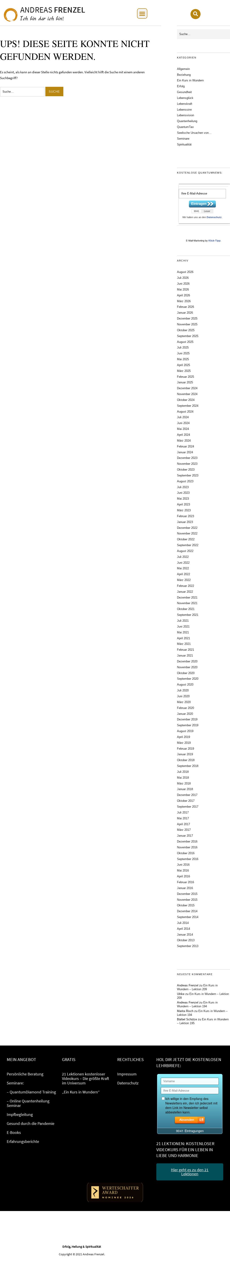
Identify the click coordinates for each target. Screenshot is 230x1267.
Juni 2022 (183, 562)
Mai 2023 (183, 498)
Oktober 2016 (186, 853)
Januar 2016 (185, 888)
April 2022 (183, 574)
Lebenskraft (184, 103)
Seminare (183, 138)
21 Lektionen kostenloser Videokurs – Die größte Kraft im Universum (85, 1078)
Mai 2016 (183, 870)
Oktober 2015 (186, 905)
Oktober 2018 (186, 760)
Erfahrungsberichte (23, 1141)
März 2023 (184, 510)
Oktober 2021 (186, 609)
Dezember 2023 (187, 458)
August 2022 (185, 551)
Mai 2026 (183, 289)
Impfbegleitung (20, 1114)
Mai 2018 (183, 777)
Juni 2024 (183, 423)
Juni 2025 (183, 353)
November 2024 (187, 394)
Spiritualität (184, 144)
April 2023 (183, 504)
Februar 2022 (185, 586)
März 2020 (184, 702)
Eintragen (198, 204)
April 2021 (183, 638)
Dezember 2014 (187, 911)
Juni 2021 (183, 626)
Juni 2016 (183, 864)
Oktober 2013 (186, 940)
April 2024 (183, 434)
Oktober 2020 (186, 673)
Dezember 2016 (187, 841)
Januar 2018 (185, 789)
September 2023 (187, 475)
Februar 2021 (185, 649)
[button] (142, 13)
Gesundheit (184, 92)
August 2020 (185, 684)
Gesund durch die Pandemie (30, 1123)
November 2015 (187, 899)
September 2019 (187, 725)
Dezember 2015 (187, 894)
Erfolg (181, 86)
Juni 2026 (183, 283)
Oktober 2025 (186, 330)
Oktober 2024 (186, 400)
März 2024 (184, 440)
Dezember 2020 (187, 661)
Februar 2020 (185, 708)
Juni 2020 (183, 696)
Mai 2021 (183, 632)
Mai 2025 (183, 359)
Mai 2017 (183, 818)
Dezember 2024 (187, 388)
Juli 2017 (183, 812)
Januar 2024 (185, 452)
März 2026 (184, 301)
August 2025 (185, 342)
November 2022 (187, 533)
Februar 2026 (185, 306)
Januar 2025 (185, 382)
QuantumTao (185, 127)
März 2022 (184, 580)
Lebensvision (185, 115)
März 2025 (184, 371)
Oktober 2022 (186, 539)
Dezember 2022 (187, 528)
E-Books (14, 1132)
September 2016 (187, 859)
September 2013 (187, 946)
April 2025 (183, 365)
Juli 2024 (183, 417)
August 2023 (185, 481)
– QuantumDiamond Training (31, 1092)
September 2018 (187, 766)
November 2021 (187, 603)
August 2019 (185, 731)
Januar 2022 (185, 591)
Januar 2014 (185, 934)
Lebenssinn (184, 109)
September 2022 (187, 545)
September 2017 (187, 806)
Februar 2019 (185, 748)
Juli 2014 (183, 923)
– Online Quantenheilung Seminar (28, 1103)
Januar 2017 (185, 835)
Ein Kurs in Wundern (190, 80)
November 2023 (187, 463)
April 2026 (183, 295)
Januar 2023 (185, 522)
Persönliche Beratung (25, 1074)
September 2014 (187, 917)
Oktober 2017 (186, 800)
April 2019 (183, 737)
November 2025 (187, 324)
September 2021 (187, 615)
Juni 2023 (183, 492)
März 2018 (184, 783)
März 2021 (184, 644)
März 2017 (184, 829)
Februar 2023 (185, 516)
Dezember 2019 (187, 719)
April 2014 (183, 928)
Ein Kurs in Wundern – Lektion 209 (197, 987)
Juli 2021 (183, 620)
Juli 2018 (183, 771)
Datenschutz (214, 217)
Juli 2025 (183, 347)
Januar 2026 (185, 312)
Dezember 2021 (187, 597)
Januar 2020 (185, 713)
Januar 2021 (185, 655)
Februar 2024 (185, 446)
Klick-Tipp (214, 240)
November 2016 (187, 847)
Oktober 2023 (186, 469)
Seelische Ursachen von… (194, 132)
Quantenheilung (187, 121)
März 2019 (184, 742)
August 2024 (185, 411)
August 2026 (185, 272)
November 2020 (187, 667)
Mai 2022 (183, 568)
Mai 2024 (183, 429)
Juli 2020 (183, 690)
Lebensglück (185, 98)
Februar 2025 (185, 376)
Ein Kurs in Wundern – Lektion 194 (197, 1004)
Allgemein (183, 69)
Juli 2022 (183, 557)
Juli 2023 (183, 487)
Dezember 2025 (187, 318)
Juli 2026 (183, 277)
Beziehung (184, 74)
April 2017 (183, 824)
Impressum (127, 1074)
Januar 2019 (185, 754)
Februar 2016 (185, 882)
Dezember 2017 (187, 795)
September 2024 (187, 405)
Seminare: (15, 1083)
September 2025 (187, 336)
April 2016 (183, 876)
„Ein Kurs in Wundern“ (81, 1092)
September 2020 (187, 678)
